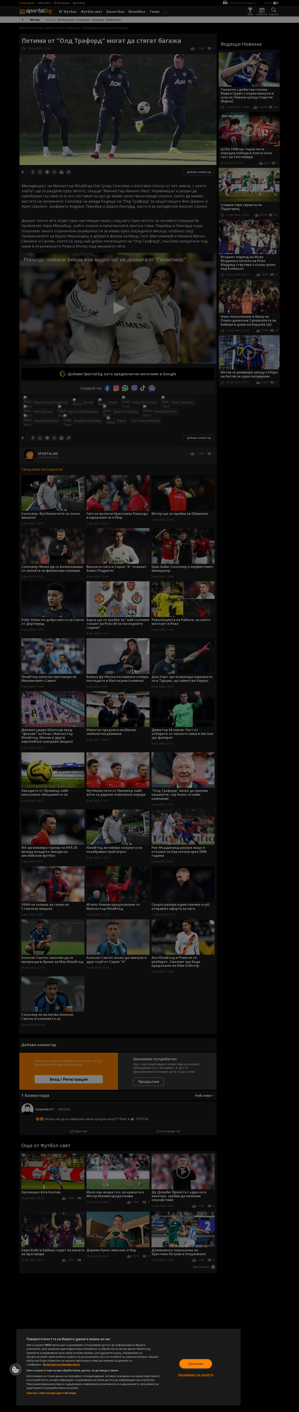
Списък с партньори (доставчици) (51, 1393)
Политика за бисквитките (61, 1364)
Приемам (195, 1364)
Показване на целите (196, 1375)
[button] (15, 1369)
